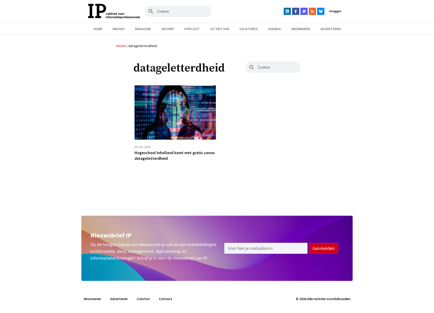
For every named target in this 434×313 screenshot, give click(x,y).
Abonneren (300, 28)
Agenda (274, 28)
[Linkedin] (287, 11)
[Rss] (312, 11)
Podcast (192, 28)
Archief (167, 28)
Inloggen (335, 11)
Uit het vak (219, 28)
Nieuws (119, 28)
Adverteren (330, 28)
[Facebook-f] (295, 11)
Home (97, 28)
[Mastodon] (304, 11)
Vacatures (248, 28)
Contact (165, 298)
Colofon (143, 298)
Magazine (143, 28)
